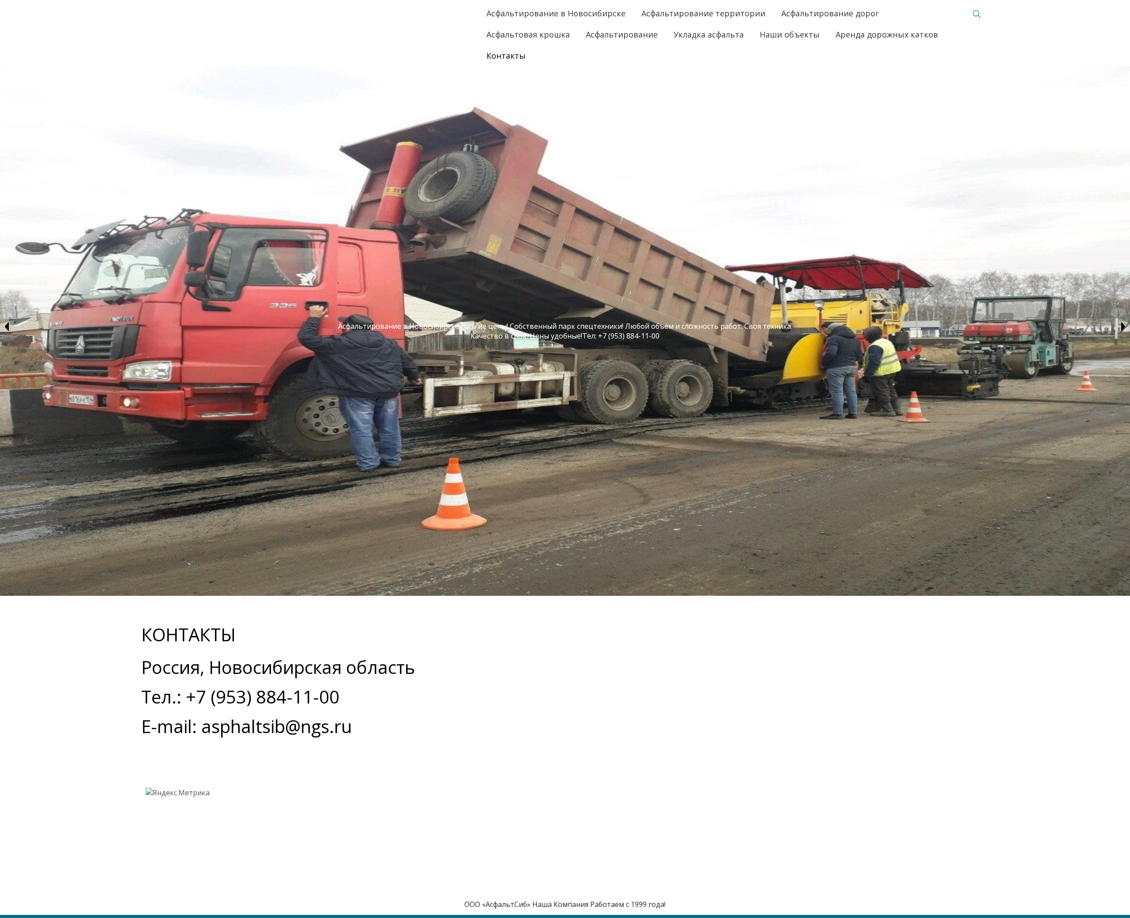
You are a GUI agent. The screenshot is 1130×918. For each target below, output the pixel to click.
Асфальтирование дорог (830, 13)
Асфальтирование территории (703, 13)
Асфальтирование (622, 34)
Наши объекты (790, 34)
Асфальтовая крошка (528, 34)
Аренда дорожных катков (887, 34)
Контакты (506, 55)
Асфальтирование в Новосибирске (555, 13)
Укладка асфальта (709, 34)
